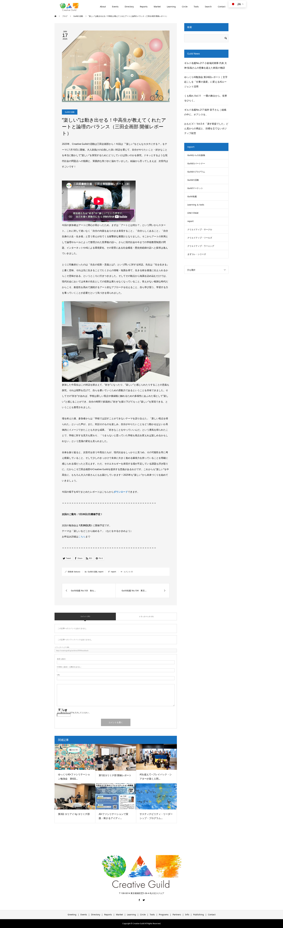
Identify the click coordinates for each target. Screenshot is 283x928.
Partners (177, 914)
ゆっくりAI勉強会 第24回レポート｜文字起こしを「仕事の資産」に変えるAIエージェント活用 (205, 81)
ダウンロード (121, 491)
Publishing (198, 914)
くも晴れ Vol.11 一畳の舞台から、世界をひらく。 (205, 98)
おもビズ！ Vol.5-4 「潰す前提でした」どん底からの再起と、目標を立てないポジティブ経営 (206, 128)
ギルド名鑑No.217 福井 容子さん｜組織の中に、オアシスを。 (205, 112)
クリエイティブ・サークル (199, 229)
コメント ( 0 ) (85, 616)
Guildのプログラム (196, 171)
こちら (81, 536)
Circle (184, 6)
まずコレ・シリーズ (196, 254)
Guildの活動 (69, 112)
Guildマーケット (195, 188)
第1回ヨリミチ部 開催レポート (115, 775)
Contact (221, 6)
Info (187, 914)
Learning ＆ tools (195, 204)
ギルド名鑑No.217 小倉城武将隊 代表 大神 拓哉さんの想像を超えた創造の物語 (205, 65)
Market (157, 6)
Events (115, 6)
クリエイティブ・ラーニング (200, 245)
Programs (163, 914)
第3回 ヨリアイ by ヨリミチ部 (74, 814)
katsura (77, 571)
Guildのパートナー (196, 163)
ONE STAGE (193, 212)
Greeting (72, 914)
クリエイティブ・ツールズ (199, 237)
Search (208, 6)
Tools (196, 6)
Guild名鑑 (192, 196)
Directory (129, 6)
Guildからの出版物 (196, 155)
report (100, 571)
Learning (171, 6)
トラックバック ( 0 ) (146, 616)
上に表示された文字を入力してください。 (74, 712)
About (103, 6)
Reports (144, 6)
